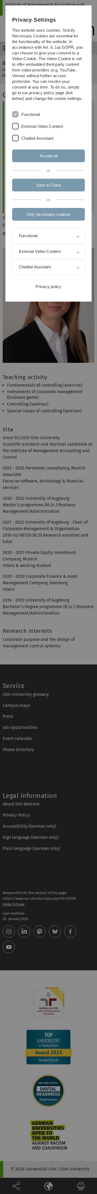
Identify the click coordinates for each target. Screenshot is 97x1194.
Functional (30, 114)
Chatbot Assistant (37, 138)
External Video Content (42, 126)
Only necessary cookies (48, 214)
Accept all (48, 156)
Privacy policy (48, 286)
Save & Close (48, 185)
